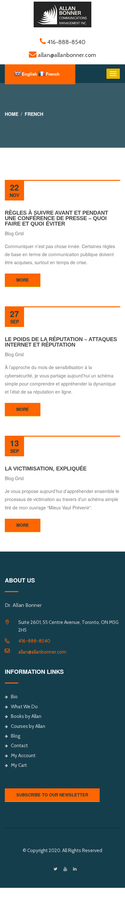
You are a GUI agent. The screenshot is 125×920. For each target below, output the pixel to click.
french (34, 114)
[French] (41, 73)
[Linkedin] (75, 869)
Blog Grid (14, 233)
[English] (17, 73)
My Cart (19, 765)
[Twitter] (55, 869)
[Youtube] (65, 869)
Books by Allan (26, 716)
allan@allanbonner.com (42, 652)
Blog (15, 736)
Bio (14, 697)
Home (11, 114)
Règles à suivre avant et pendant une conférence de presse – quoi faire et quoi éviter (56, 218)
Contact (19, 745)
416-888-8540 (34, 641)
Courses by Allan (28, 726)
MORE (22, 280)
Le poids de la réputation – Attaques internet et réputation (61, 342)
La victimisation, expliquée (46, 469)
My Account (23, 755)
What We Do (24, 707)
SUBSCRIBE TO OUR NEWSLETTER (52, 795)
